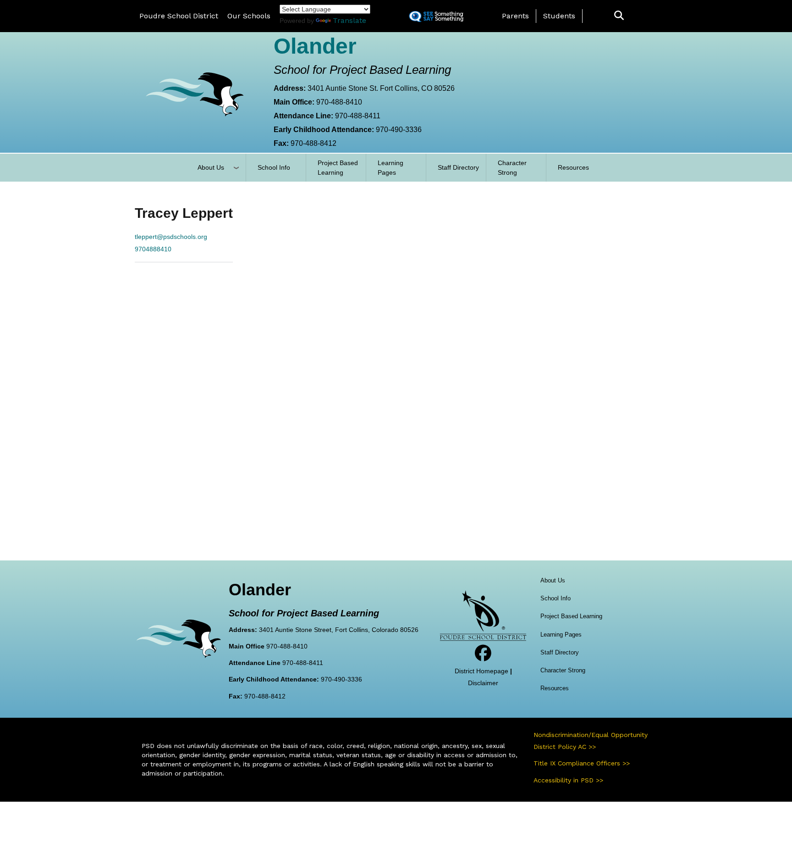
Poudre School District (178, 15)
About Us (211, 167)
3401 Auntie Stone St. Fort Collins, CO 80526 (381, 88)
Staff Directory (458, 167)
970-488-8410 (339, 102)
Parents (515, 15)
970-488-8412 (313, 143)
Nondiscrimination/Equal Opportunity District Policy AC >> (591, 740)
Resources (573, 167)
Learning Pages (390, 167)
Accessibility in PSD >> (568, 780)
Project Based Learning (338, 167)
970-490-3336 (399, 129)
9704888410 (153, 249)
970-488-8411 (357, 116)
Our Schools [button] (248, 15)
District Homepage (481, 671)
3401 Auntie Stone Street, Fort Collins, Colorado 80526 (338, 629)
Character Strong (512, 167)
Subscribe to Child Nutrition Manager (145, 279)
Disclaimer (483, 683)
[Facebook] (483, 656)
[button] (619, 16)
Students (559, 15)
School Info (274, 167)
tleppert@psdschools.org (171, 236)
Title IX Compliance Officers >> (582, 763)
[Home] (194, 94)
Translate (349, 20)
